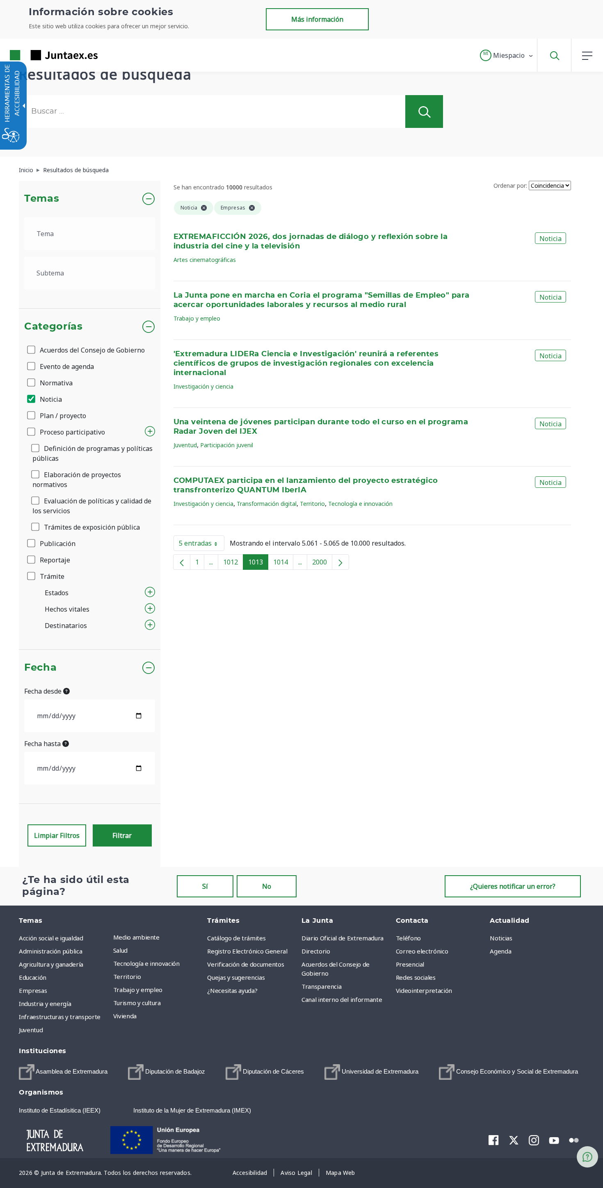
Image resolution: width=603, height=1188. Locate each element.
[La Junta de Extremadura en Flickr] (574, 1139)
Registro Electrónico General (247, 951)
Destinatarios (66, 625)
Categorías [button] (53, 327)
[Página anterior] (181, 562)
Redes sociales (416, 977)
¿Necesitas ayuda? (232, 990)
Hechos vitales (67, 609)
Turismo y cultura (137, 1003)
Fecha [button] (40, 668)
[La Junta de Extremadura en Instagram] (534, 1140)
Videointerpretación (424, 990)
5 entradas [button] (201, 545)
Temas (41, 199)
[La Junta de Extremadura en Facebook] (494, 1140)
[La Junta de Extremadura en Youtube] (554, 1139)
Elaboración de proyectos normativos (76, 479)
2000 (322, 564)
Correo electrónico (422, 951)
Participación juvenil (226, 445)
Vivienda (125, 1016)
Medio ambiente (136, 937)
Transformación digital (267, 504)
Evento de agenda (66, 366)
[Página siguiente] (340, 562)
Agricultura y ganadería (51, 964)
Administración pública (50, 951)
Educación (32, 977)
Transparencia (321, 986)
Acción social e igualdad (51, 938)
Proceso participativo (71, 432)
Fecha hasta (43, 743)
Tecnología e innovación (360, 504)
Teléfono (408, 938)
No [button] (266, 886)
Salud (120, 950)
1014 (283, 564)
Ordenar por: (510, 185)
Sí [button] (205, 886)
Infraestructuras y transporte (59, 1017)
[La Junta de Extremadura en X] (514, 1140)
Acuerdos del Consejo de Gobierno (91, 350)
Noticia (50, 399)
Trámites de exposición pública (91, 527)
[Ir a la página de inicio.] (39, 55)
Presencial (410, 964)
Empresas (33, 990)
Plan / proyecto (62, 415)
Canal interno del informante (342, 999)
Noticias (501, 938)
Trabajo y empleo (197, 318)
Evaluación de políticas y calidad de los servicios (91, 505)
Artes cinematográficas (205, 260)
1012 (233, 564)
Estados (57, 592)
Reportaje (54, 559)
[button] (507, 55)
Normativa (55, 382)
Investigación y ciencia (203, 386)
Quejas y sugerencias (236, 977)
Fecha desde (43, 691)
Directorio (316, 951)
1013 (258, 564)
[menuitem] (158, 937)
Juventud (185, 445)
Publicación (56, 543)
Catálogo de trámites (236, 938)
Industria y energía (45, 1003)
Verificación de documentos (245, 964)
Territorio (312, 504)
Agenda (500, 951)
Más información (317, 19)
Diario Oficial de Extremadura (343, 938)
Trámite (51, 576)
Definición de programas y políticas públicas (92, 453)
